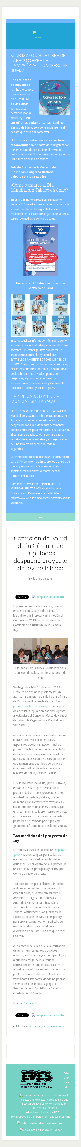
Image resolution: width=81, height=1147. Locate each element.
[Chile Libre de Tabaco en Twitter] (41, 1129)
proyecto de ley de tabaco (29, 706)
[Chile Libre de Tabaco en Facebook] (40, 1123)
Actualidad (35, 1026)
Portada (60, 1026)
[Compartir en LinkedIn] (48, 596)
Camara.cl (30, 1003)
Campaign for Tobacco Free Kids (50, 1116)
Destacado (49, 1026)
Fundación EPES (50, 1112)
